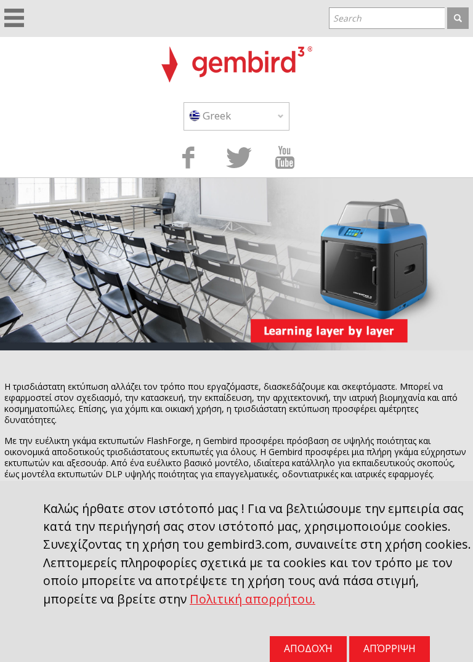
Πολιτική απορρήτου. (252, 599)
